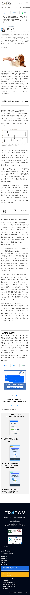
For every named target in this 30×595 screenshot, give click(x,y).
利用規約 (5, 588)
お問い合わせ (4, 560)
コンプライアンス (7, 579)
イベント (3, 564)
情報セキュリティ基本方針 (9, 584)
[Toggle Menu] (27, 3)
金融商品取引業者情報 (8, 582)
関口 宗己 (10, 29)
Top (2, 7)
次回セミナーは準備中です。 (9, 409)
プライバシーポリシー (8, 586)
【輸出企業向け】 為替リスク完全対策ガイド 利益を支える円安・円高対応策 (10, 491)
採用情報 (3, 558)
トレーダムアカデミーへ (15, 574)
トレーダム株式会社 (6, 546)
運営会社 (3, 556)
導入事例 (7, 7)
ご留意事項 (5, 580)
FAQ (2, 562)
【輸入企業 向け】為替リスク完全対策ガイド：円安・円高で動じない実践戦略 (10, 465)
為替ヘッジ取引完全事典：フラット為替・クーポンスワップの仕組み (9, 439)
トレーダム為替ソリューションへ (15, 568)
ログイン (21, 3)
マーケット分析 (16, 7)
